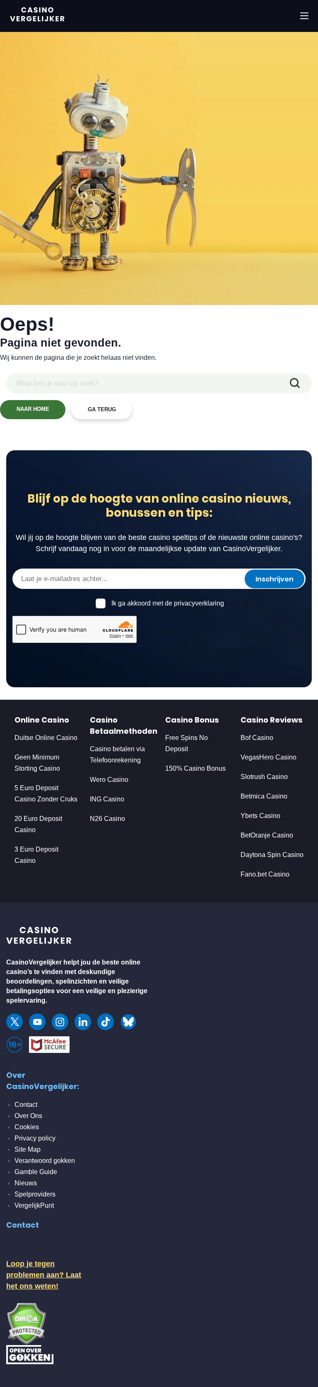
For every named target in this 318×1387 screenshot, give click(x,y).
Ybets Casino (260, 815)
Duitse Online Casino (45, 737)
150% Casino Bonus (195, 768)
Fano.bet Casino (265, 874)
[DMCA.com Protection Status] (26, 1323)
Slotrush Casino (264, 776)
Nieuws (25, 1183)
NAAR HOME (33, 409)
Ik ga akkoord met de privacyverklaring (167, 603)
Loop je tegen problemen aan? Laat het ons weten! (43, 1275)
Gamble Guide (35, 1171)
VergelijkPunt (34, 1205)
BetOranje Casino (267, 835)
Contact (25, 1104)
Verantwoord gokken (44, 1160)
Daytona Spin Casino (272, 854)
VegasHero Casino (268, 757)
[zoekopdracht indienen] (295, 383)
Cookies (26, 1127)
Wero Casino (109, 779)
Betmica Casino (264, 796)
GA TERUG (102, 409)
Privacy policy (34, 1138)
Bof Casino (257, 737)
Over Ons (28, 1115)
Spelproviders (34, 1194)
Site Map (27, 1149)
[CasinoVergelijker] (39, 937)
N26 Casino (107, 818)
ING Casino (107, 799)
